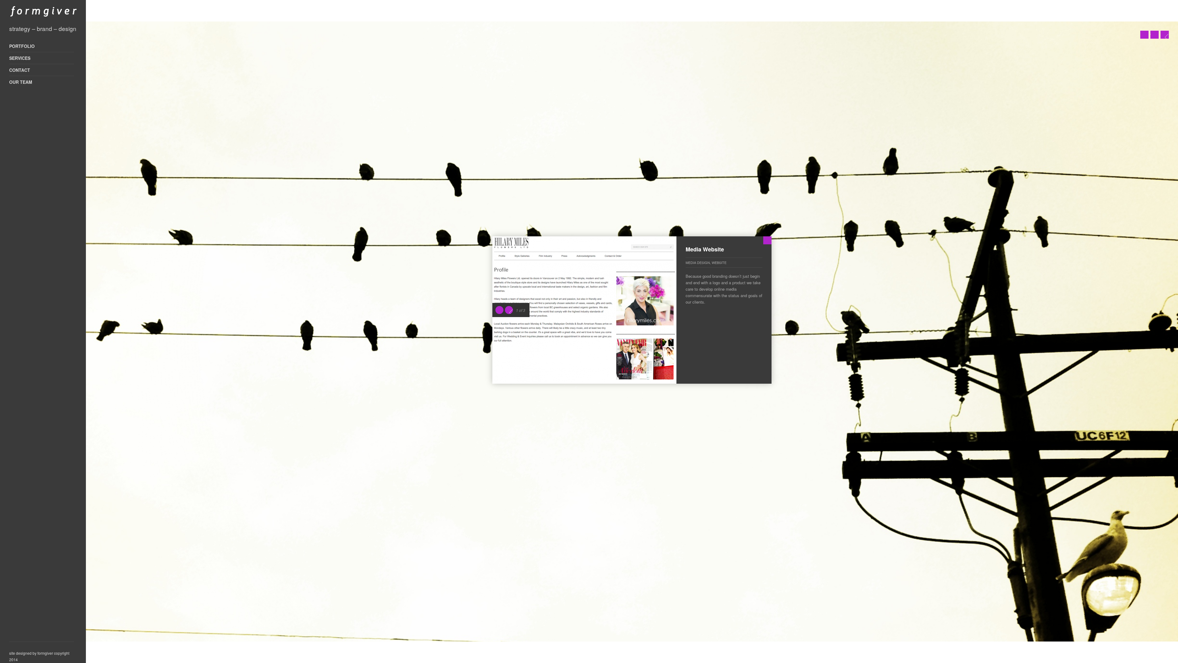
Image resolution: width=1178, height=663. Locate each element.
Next (1165, 35)
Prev (1144, 35)
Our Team (20, 82)
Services (19, 58)
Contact (19, 70)
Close (767, 240)
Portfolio (22, 46)
